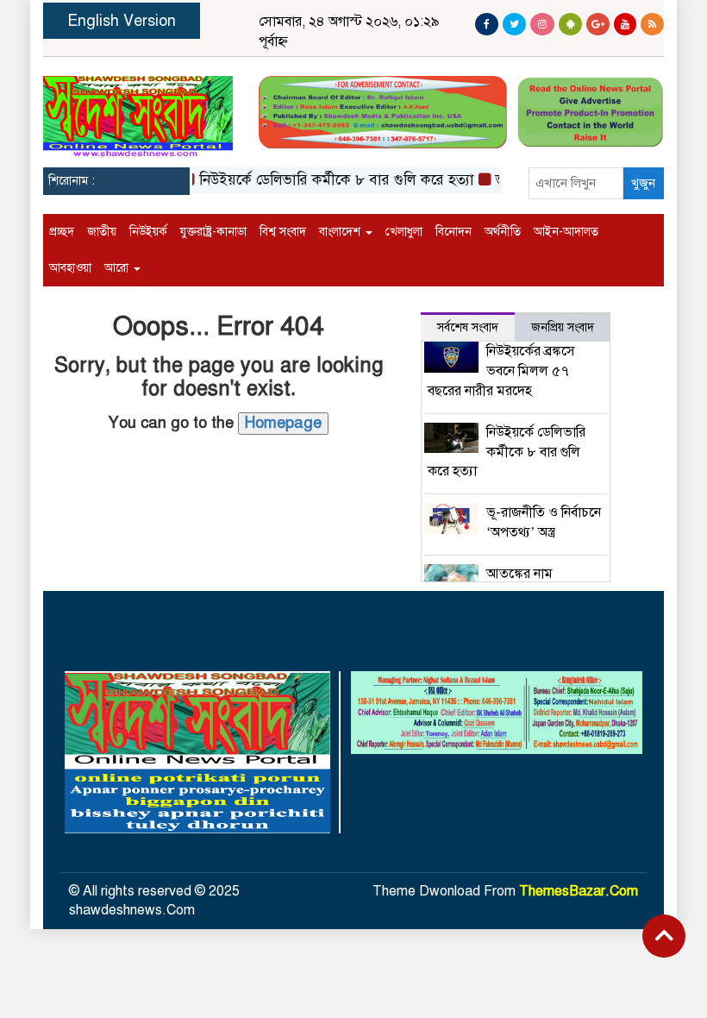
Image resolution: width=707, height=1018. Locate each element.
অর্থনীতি (503, 231)
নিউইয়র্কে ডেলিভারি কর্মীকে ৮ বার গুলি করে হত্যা (327, 180)
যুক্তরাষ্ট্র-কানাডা (213, 231)
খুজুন (643, 183)
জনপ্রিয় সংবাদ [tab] (562, 327)
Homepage (283, 422)
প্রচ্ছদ (61, 231)
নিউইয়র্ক (148, 231)
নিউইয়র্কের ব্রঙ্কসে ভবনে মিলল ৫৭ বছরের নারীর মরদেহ (502, 370)
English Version (121, 20)
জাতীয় (101, 231)
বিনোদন (453, 231)
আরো (118, 268)
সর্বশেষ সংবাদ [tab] (467, 327)
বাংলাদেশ (341, 231)
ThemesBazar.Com (578, 891)
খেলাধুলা (403, 231)
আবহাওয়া (70, 268)
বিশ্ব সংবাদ (283, 231)
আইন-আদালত (566, 231)
